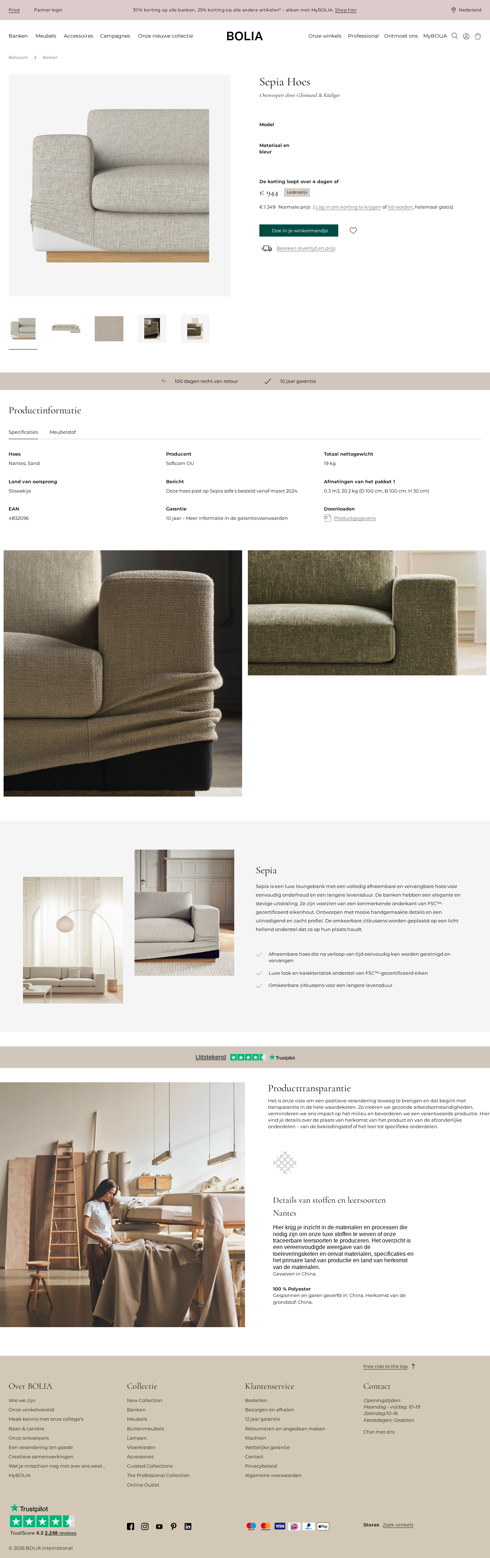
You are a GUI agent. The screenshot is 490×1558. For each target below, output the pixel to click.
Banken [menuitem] (18, 36)
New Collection (144, 1400)
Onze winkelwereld (31, 1409)
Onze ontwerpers (29, 1438)
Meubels (137, 1419)
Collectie (142, 1386)
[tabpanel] (245, 493)
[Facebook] (130, 1526)
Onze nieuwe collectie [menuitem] (165, 36)
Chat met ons (379, 1432)
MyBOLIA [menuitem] (435, 36)
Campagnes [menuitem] (115, 36)
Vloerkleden (141, 1447)
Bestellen (256, 1400)
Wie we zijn (22, 1400)
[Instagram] (145, 1526)
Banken (50, 57)
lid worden (400, 207)
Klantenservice (270, 1386)
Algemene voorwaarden (273, 1475)
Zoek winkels (398, 1525)
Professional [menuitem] (363, 36)
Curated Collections (150, 1466)
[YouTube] (159, 1526)
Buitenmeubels (145, 1428)
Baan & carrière (26, 1428)
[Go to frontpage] (245, 36)
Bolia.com (18, 57)
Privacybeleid (261, 1466)
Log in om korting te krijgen (348, 207)
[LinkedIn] (188, 1526)
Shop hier (346, 10)
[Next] (221, 330)
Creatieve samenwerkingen (41, 1456)
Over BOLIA (30, 1386)
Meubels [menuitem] (46, 36)
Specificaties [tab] (23, 432)
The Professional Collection (158, 1475)
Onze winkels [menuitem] (324, 36)
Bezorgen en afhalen (269, 1409)
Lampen (137, 1438)
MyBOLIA (19, 1475)
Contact (254, 1456)
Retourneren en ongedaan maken (285, 1428)
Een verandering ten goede (41, 1447)
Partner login (48, 10)
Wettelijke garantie (267, 1447)
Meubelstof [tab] (63, 432)
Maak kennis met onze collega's (46, 1419)
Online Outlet (143, 1485)
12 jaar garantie (262, 1419)
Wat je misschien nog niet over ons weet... (57, 1466)
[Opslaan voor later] (353, 230)
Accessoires (140, 1456)
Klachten (255, 1438)
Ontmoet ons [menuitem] (401, 36)
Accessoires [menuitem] (78, 36)
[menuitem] (454, 36)
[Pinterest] (173, 1526)
